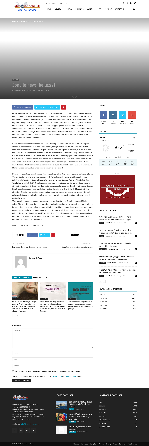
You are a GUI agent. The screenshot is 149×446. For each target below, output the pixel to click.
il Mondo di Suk (110, 223)
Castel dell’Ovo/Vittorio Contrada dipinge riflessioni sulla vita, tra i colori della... (80, 416)
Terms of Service (72, 376)
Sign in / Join (64, 3)
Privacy (101, 444)
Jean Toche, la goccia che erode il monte (77, 247)
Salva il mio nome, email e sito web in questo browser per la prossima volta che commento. (47, 371)
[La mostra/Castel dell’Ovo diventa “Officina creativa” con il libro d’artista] (61, 405)
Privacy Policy (57, 376)
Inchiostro (79, 9)
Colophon (93, 444)
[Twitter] (135, 3)
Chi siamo (108, 9)
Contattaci (119, 9)
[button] (134, 9)
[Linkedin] (131, 3)
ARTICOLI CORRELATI (22, 277)
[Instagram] (127, 3)
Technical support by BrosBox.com (125, 444)
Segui (113, 112)
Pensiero (68, 9)
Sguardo (57, 9)
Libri (99, 9)
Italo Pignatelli (112, 262)
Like (103, 112)
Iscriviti (132, 112)
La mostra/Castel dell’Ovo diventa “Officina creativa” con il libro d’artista (80, 404)
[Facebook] (123, 3)
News (101, 223)
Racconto (104, 309)
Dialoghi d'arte (104, 427)
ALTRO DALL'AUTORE (41, 277)
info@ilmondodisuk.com (30, 424)
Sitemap (108, 444)
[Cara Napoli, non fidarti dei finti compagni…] (61, 430)
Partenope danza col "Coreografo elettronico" (29, 247)
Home (49, 9)
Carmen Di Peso (19, 90)
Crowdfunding (104, 420)
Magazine (90, 9)
